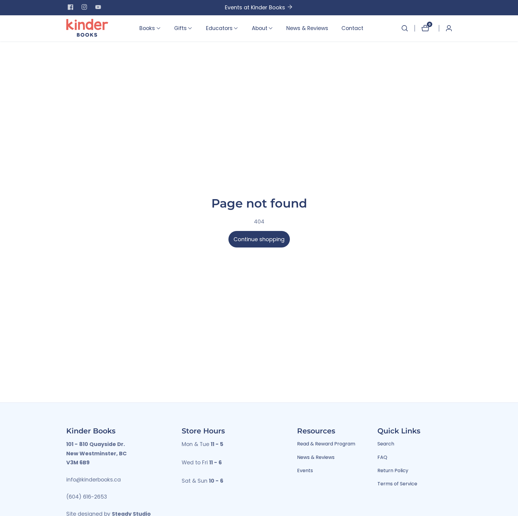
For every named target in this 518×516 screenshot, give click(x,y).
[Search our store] (405, 28)
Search (385, 443)
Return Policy (392, 470)
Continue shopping (259, 239)
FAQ (382, 457)
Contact (352, 28)
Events (305, 470)
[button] (147, 28)
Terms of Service (397, 483)
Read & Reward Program (326, 443)
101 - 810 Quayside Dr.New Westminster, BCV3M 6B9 (96, 453)
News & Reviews (307, 28)
